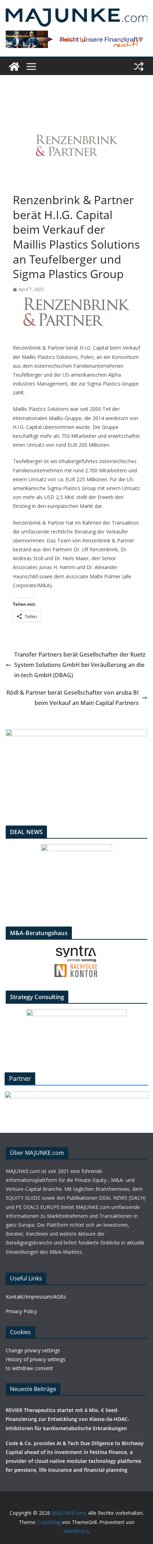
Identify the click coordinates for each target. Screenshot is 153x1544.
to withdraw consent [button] (29, 1368)
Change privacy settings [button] (33, 1350)
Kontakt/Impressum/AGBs (36, 1296)
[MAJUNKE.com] (14, 66)
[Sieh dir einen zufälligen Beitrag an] (138, 66)
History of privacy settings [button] (35, 1359)
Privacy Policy (21, 1311)
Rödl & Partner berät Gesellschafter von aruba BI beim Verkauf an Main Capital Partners (72, 698)
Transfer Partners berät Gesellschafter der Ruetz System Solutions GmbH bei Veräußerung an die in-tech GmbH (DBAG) (80, 665)
